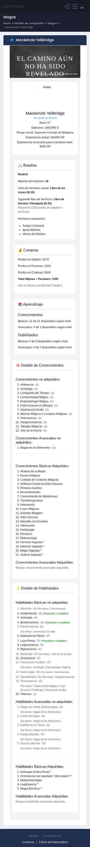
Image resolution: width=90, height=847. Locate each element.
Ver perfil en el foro (45, 118)
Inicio (7, 23)
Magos (52, 23)
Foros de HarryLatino (53, 842)
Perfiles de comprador (29, 23)
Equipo (34, 836)
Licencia (28, 842)
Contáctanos (51, 836)
